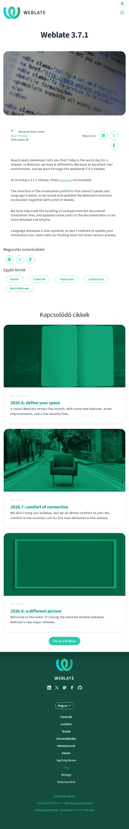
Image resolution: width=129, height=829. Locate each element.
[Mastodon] (64, 688)
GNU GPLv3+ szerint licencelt (78, 803)
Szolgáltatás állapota (64, 796)
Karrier (66, 753)
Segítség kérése (66, 760)
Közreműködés (66, 739)
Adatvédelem (66, 810)
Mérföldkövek (19, 288)
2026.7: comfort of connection (39, 507)
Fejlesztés (67, 279)
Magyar (63, 706)
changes (65, 180)
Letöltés (66, 724)
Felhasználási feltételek (46, 810)
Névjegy (66, 775)
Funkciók (39, 279)
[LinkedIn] (49, 688)
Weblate (35, 12)
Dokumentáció (66, 782)
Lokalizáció (96, 279)
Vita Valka (89, 810)
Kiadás (24, 135)
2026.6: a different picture (35, 611)
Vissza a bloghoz (64, 641)
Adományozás (66, 746)
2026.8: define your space (35, 403)
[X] (56, 688)
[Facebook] (72, 688)
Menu (122, 12)
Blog (14, 135)
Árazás (66, 731)
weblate (64, 678)
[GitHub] (79, 688)
